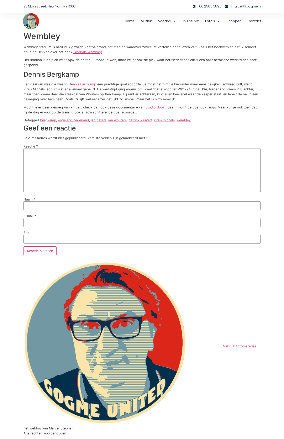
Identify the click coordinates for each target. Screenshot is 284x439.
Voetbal (164, 21)
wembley (184, 120)
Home (130, 21)
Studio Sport (156, 107)
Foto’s (210, 21)
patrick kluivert (140, 120)
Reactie (30, 146)
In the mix (191, 21)
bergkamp (48, 120)
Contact (254, 21)
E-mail (29, 216)
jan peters (98, 120)
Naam (29, 199)
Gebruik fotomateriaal (240, 346)
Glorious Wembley (87, 52)
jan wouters (117, 120)
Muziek (146, 21)
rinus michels (164, 120)
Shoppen (234, 21)
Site (26, 232)
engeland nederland (73, 120)
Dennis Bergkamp (82, 84)
